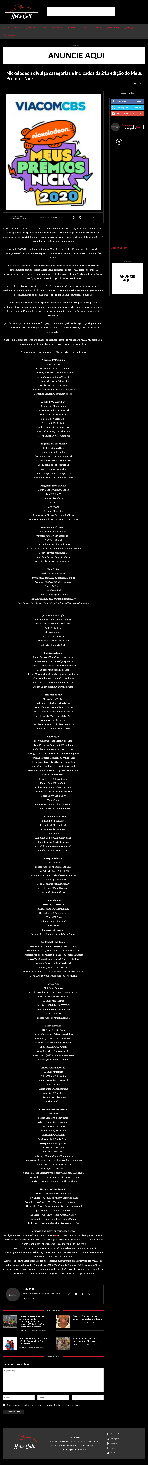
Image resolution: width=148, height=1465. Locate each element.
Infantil (22, 1347)
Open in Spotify (119, 247)
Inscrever (137, 113)
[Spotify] (107, 1443)
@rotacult (126, 125)
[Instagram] (28, 1298)
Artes (75, 1322)
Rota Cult (28, 1289)
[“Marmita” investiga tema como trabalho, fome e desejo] (63, 1321)
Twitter (114, 1448)
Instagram (115, 1438)
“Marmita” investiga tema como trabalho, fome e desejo (87, 1317)
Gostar (137, 101)
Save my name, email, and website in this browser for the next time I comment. (44, 1405)
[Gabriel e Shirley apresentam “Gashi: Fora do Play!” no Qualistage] (10, 1343)
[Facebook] (87, 217)
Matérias (137, 83)
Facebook (115, 1434)
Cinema (75, 1344)
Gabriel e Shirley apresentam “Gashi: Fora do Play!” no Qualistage (34, 1341)
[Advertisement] (81, 11)
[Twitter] (93, 217)
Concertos (24, 1330)
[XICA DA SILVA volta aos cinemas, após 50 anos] (63, 1343)
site (56, 1235)
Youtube (114, 1453)
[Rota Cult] (13, 1294)
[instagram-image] (119, 142)
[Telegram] (80, 217)
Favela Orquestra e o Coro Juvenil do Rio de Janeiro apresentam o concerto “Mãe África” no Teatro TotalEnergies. (32, 1321)
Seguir (138, 107)
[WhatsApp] (73, 217)
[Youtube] (107, 1453)
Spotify (114, 1443)
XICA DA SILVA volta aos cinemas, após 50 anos (85, 1339)
